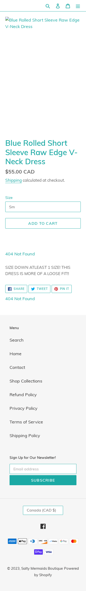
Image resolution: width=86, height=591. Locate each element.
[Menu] (78, 5)
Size (9, 197)
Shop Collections (26, 381)
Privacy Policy (24, 408)
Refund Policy (23, 394)
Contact (17, 367)
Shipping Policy (25, 435)
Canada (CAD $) (41, 510)
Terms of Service (26, 422)
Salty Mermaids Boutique (42, 568)
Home (16, 353)
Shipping (13, 180)
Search (17, 340)
